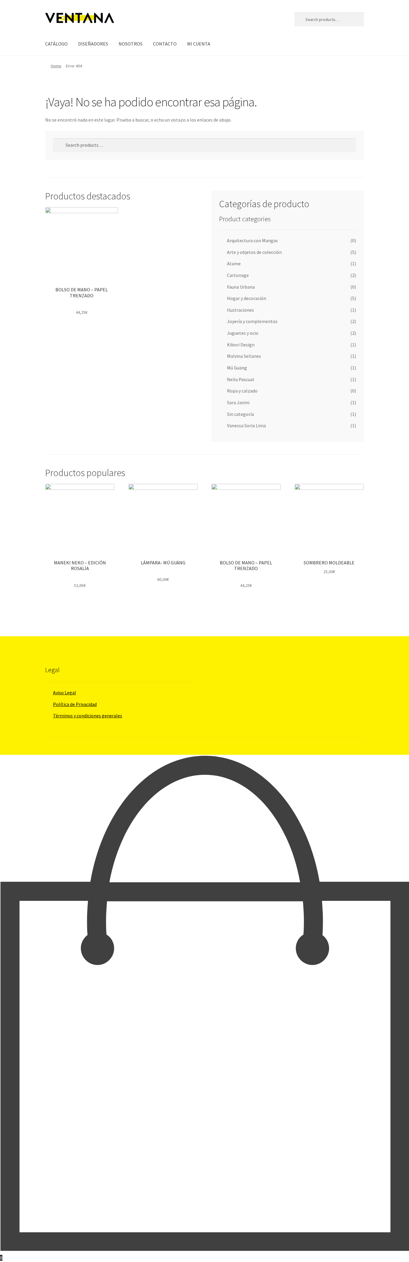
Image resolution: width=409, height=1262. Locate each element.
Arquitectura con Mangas (252, 240)
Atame (234, 263)
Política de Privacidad (75, 704)
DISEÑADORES (93, 44)
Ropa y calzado (242, 391)
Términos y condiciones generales (87, 716)
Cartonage (238, 275)
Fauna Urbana (241, 287)
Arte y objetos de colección (254, 252)
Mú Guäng (237, 368)
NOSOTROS (131, 44)
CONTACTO (165, 44)
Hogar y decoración (246, 298)
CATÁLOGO (56, 44)
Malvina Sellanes (244, 356)
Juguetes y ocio (242, 333)
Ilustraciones (240, 310)
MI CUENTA (198, 44)
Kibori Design (241, 345)
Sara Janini (238, 402)
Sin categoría (240, 414)
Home (56, 66)
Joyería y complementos (252, 321)
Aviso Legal (64, 693)
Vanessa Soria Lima (246, 425)
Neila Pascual (240, 379)
